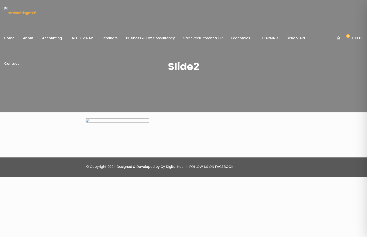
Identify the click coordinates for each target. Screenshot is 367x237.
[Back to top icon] (276, 166)
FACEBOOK (224, 166)
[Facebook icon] (266, 166)
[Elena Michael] (20, 12)
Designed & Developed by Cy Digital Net (150, 166)
